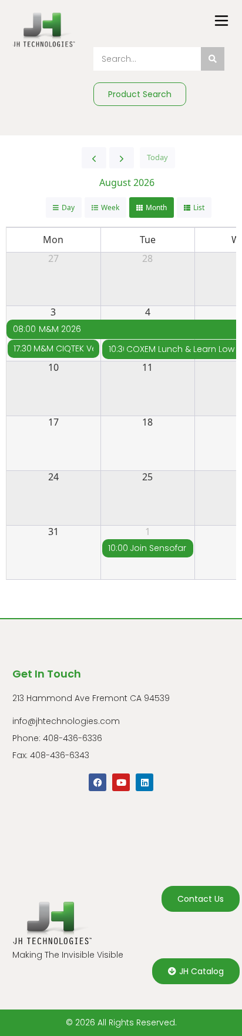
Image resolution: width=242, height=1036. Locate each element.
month (156, 207)
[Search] (212, 59)
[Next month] (121, 157)
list (198, 207)
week (110, 207)
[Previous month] (94, 157)
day (68, 207)
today (157, 157)
